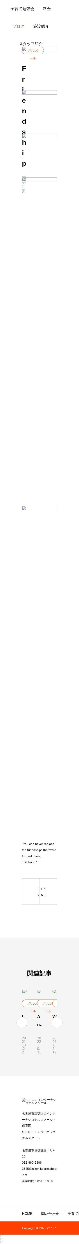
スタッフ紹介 (31, 44)
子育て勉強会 (22, 9)
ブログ (18, 26)
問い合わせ (50, 1214)
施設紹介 (41, 26)
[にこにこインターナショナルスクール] (39, 1102)
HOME (27, 1214)
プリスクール (33, 1004)
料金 (47, 9)
